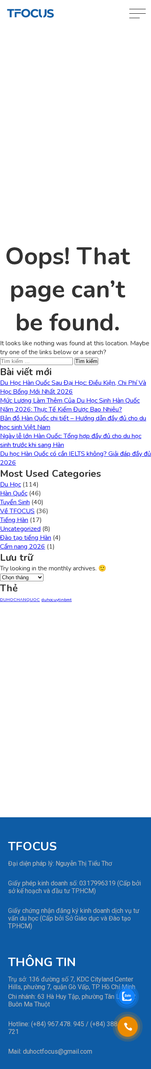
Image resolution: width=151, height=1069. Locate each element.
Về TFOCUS (17, 511)
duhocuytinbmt (56, 600)
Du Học (10, 484)
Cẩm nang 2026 (22, 546)
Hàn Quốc (13, 493)
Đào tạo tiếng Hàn (25, 537)
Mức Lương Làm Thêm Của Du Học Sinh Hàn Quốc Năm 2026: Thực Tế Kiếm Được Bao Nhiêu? (70, 405)
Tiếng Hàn (14, 520)
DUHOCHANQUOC (20, 600)
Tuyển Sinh (15, 502)
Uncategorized (20, 528)
